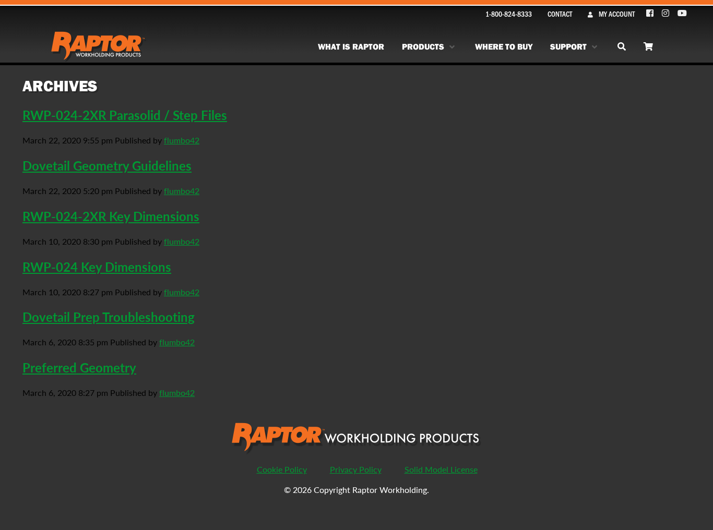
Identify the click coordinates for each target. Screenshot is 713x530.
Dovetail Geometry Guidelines (107, 165)
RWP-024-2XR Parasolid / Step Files (124, 115)
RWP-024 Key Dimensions (96, 266)
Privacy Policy (356, 469)
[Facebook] (650, 13)
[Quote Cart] (648, 47)
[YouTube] (682, 13)
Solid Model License (441, 469)
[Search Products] (622, 47)
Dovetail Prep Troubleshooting (108, 317)
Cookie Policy (282, 469)
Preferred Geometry (79, 367)
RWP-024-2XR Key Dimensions (110, 216)
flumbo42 (181, 140)
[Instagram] (666, 13)
